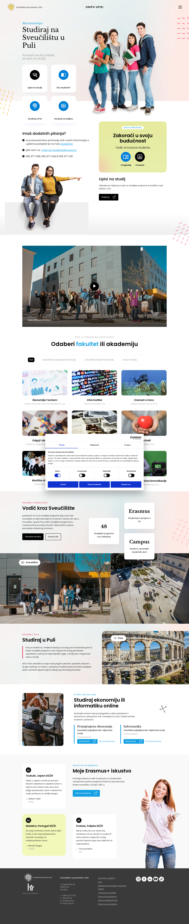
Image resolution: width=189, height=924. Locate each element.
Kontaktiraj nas (108, 741)
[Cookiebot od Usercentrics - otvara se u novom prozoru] (131, 437)
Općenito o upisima (106, 878)
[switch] (82, 475)
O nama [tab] (127, 445)
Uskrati (63, 484)
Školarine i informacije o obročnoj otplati (112, 887)
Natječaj (105, 197)
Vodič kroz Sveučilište (107, 893)
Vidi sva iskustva (83, 793)
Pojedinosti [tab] (94, 445)
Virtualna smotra (33, 536)
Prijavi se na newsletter (107, 904)
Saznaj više (53, 536)
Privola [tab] (61, 445)
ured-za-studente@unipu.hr (59, 150)
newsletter (66, 144)
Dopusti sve (125, 484)
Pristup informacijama (107, 896)
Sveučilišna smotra (39, 320)
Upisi (100, 882)
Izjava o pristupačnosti (107, 900)
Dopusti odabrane (94, 484)
